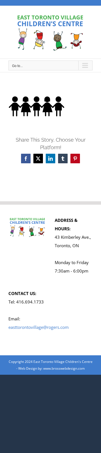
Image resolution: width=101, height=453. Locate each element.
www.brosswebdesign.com (64, 368)
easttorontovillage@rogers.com (38, 327)
